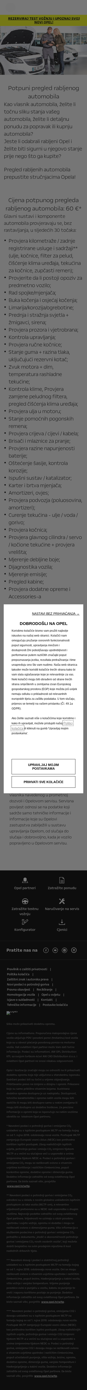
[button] (56, 613)
